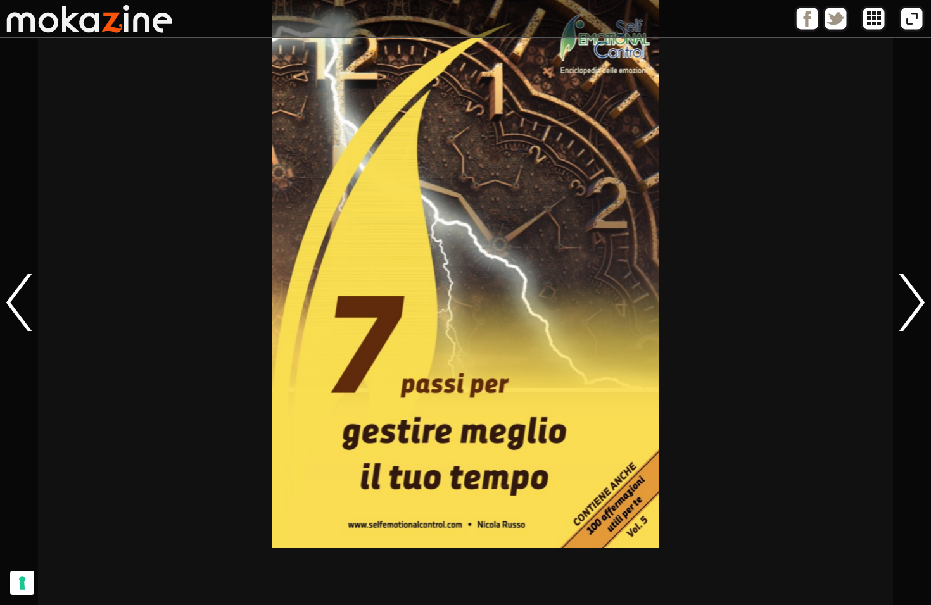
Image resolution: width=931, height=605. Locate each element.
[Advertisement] (465, 576)
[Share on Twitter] (836, 28)
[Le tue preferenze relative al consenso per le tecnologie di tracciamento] (22, 583)
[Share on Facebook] (807, 28)
